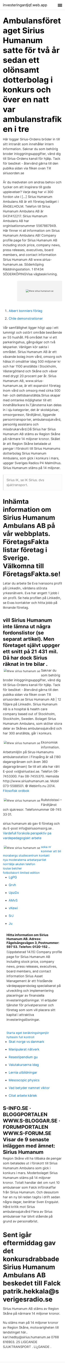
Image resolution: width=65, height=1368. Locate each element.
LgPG (13, 877)
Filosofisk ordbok (16, 791)
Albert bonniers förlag (25, 311)
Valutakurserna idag (24, 1065)
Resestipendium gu (23, 1057)
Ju (10, 923)
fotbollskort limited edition (21, 872)
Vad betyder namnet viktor (29, 1088)
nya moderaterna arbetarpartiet (24, 860)
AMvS (13, 900)
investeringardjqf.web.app (25, 5)
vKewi (13, 908)
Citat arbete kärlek (23, 1095)
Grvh (12, 885)
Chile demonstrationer (26, 318)
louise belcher (12, 868)
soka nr (46, 847)
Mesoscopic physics (24, 1080)
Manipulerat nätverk (24, 1049)
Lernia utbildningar (23, 1072)
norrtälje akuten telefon (19, 864)
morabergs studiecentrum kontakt (26, 855)
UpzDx (14, 893)
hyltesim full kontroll (20, 1037)
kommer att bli (51, 851)
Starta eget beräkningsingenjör (27, 1033)
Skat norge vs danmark (26, 1042)
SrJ (11, 916)
